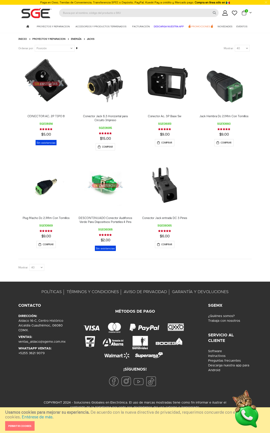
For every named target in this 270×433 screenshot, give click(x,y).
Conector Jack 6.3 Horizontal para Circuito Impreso (105, 118)
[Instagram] (126, 381)
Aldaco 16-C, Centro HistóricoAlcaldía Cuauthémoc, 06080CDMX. (40, 325)
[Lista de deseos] (234, 13)
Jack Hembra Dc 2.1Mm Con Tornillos (223, 116)
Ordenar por (25, 48)
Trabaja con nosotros (224, 320)
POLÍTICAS (52, 292)
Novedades (225, 26)
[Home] (28, 26)
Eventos (241, 26)
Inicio (22, 38)
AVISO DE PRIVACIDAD (145, 292)
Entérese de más (37, 416)
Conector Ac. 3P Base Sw (165, 116)
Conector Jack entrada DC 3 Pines (164, 218)
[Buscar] (214, 13)
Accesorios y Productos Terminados (101, 26)
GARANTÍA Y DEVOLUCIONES (200, 292)
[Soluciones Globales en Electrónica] (36, 12)
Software (215, 351)
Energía (76, 39)
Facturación (141, 26)
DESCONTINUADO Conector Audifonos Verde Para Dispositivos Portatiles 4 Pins (105, 220)
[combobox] (139, 13)
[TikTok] (151, 381)
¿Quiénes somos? (221, 316)
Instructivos (217, 356)
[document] (135, 420)
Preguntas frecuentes (224, 360)
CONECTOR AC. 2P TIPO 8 (46, 116)
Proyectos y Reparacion (53, 26)
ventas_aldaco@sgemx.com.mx (42, 341)
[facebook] (114, 381)
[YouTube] (138, 381)
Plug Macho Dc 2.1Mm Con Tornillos (46, 218)
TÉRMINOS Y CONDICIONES (93, 292)
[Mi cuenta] (224, 13)
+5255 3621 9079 (31, 353)
